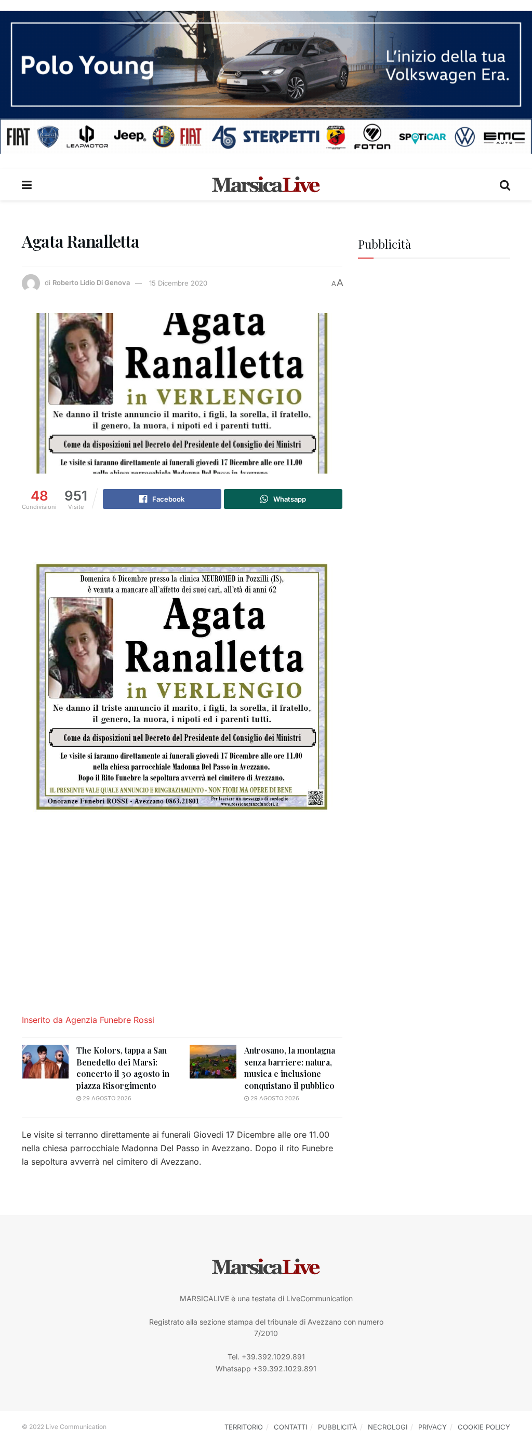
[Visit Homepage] (266, 184)
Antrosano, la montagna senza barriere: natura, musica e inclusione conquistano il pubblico (289, 1067)
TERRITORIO (243, 1427)
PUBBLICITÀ (337, 1427)
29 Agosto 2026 (106, 1098)
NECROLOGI (387, 1427)
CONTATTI (290, 1427)
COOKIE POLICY (484, 1427)
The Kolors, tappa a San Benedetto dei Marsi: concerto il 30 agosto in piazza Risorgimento (122, 1067)
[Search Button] (505, 184)
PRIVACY (432, 1427)
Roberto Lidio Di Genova (91, 283)
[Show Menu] (27, 184)
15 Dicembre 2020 (178, 283)
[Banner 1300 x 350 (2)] (266, 81)
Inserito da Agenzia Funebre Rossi (89, 1020)
